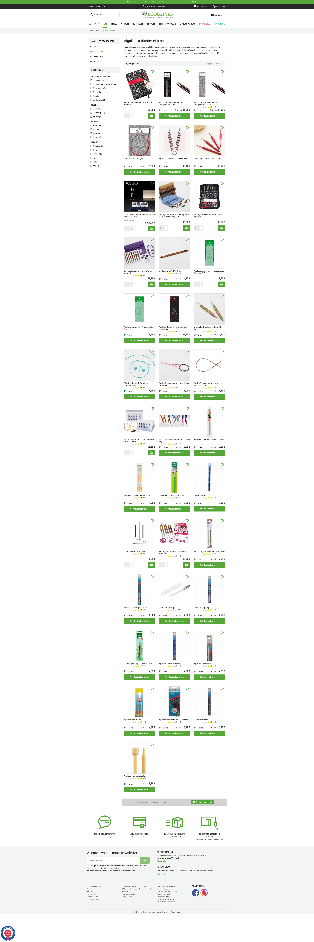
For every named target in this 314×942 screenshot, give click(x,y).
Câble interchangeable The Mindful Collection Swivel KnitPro (136, 384)
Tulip (96, 166)
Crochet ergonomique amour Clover (171, 495)
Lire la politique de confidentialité (108, 868)
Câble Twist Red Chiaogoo (133, 158)
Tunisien (97, 117)
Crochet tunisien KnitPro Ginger (170, 271)
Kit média (90, 891)
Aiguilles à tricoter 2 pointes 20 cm (136, 607)
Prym (96, 162)
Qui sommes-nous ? (94, 886)
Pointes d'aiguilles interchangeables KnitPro (209, 551)
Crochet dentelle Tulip (166, 607)
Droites (97, 92)
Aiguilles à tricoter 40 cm (202, 664)
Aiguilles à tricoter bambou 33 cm (136, 776)
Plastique (97, 137)
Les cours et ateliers (94, 899)
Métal (96, 133)
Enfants (97, 96)
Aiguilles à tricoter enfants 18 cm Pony (137, 495)
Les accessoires (96, 56)
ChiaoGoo (98, 146)
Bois (96, 129)
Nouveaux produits (128, 894)
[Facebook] (108, 6)
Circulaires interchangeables (104, 84)
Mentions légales (163, 889)
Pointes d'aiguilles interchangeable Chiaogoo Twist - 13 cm (206, 103)
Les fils (93, 46)
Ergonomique (99, 113)
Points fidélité (91, 889)
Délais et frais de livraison (166, 886)
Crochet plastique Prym (202, 607)
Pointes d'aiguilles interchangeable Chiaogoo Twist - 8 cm (171, 103)
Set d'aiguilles (99, 100)
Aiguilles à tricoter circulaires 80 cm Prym (173, 720)
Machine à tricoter (97, 62)
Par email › (161, 861)
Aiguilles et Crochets (98, 51)
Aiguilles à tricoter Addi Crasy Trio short (173, 158)
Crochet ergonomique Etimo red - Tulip (207, 158)
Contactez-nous (92, 897)
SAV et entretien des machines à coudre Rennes (138, 889)
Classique (98, 109)
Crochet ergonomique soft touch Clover (138, 664)
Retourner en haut (204, 802)
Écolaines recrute (163, 897)
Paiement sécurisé (163, 894)
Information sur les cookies (166, 902)
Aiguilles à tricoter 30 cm (132, 720)
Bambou (97, 125)
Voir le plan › (162, 874)
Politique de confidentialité (166, 899)
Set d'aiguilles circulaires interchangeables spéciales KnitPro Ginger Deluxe (174, 216)
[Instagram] (104, 6)
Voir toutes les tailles (174, 116)
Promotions (126, 891)
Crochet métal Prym (201, 720)
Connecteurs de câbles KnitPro (135, 551)
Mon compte (91, 894)
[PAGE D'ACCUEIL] (90, 24)
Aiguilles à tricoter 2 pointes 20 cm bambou (209, 439)
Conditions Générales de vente (167, 891)
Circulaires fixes (100, 80)
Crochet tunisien (200, 495)
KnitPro (97, 154)
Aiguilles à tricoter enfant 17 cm (170, 664)
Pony (96, 158)
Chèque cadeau (127, 897)
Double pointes (99, 88)
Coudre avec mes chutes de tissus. (134, 886)
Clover (96, 150)
